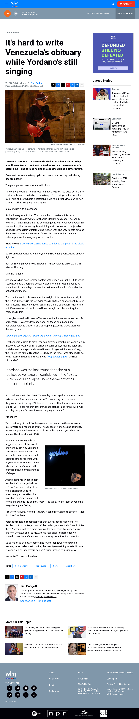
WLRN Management (115, 694)
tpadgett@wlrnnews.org (45, 596)
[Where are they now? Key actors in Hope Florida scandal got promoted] (101, 150)
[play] (7, 13)
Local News (71, 566)
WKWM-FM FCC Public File (89, 693)
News (56, 566)
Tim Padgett (37, 83)
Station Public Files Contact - (119, 684)
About (52, 673)
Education (116, 119)
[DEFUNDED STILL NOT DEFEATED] (113, 53)
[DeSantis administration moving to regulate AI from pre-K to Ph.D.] (101, 124)
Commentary (12, 32)
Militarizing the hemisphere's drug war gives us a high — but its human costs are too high (44, 630)
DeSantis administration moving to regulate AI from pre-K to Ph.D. (120, 129)
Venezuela (41, 566)
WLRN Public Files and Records (120, 673)
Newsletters (83, 679)
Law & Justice (118, 174)
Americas (116, 89)
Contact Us (54, 679)
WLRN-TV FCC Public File (88, 689)
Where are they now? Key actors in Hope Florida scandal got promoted (121, 157)
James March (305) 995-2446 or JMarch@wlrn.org (120, 690)
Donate (52, 685)
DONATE (127, 4)
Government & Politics (118, 146)
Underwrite (54, 691)
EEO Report (112, 679)
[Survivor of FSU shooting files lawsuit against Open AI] (101, 179)
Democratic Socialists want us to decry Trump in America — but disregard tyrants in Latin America (107, 630)
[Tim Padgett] (11, 592)
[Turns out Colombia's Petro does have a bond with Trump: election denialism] (14, 649)
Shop (80, 673)
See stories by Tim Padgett (35, 600)
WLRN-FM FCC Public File (88, 691)
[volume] (15, 14)
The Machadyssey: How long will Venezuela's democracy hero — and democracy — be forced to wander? (104, 647)
